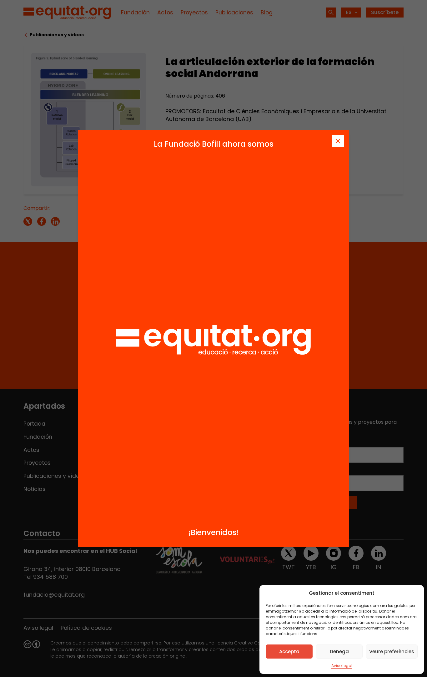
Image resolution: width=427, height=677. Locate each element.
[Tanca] (338, 141)
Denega (339, 651)
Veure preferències (391, 651)
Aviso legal (341, 665)
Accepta (289, 651)
